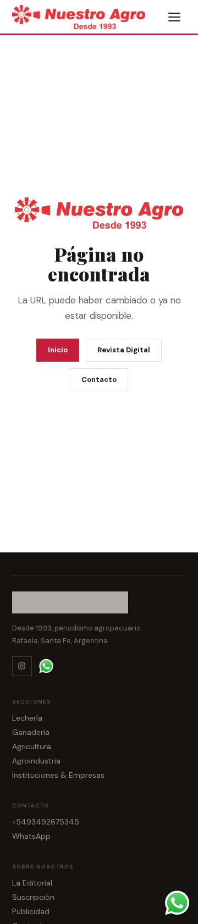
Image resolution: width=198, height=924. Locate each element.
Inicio (58, 350)
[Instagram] (22, 666)
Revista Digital (123, 350)
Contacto (99, 379)
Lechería (27, 718)
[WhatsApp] (46, 666)
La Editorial (32, 883)
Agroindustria (36, 761)
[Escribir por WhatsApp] (177, 903)
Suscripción (33, 897)
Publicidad (31, 911)
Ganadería (31, 732)
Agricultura (31, 746)
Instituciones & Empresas (58, 775)
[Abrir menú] (175, 17)
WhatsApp (31, 836)
